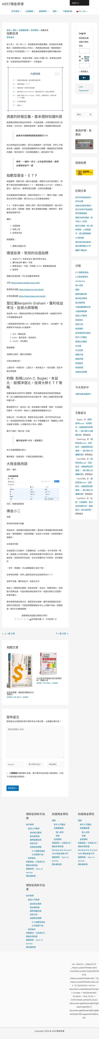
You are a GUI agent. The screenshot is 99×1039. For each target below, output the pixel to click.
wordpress (80, 281)
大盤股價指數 (81, 311)
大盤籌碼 (29, 11)
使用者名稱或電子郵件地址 (84, 42)
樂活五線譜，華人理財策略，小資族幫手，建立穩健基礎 (84, 230)
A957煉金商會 (13, 4)
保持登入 (84, 71)
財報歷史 (79, 363)
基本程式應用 (81, 298)
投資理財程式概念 (83, 333)
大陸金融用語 (21, 101)
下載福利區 (67, 11)
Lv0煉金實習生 (81, 277)
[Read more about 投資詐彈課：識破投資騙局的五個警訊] (20, 670)
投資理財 (9, 697)
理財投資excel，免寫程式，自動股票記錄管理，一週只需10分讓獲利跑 (84, 427)
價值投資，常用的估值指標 (26, 88)
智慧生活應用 (81, 342)
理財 (55, 11)
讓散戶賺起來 (81, 250)
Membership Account (61, 850)
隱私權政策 (31, 876)
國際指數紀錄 (81, 294)
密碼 (80, 59)
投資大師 (79, 324)
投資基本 (79, 320)
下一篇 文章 (62, 634)
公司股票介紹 (37, 854)
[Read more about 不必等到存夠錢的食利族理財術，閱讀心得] (48, 663)
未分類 (78, 346)
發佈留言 (10, 37)
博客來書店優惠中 (83, 394)
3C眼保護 (79, 238)
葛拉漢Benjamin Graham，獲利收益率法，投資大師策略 (35, 92)
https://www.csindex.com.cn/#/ (25, 283)
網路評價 (79, 359)
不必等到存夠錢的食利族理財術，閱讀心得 (49, 679)
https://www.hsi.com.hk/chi (31, 289)
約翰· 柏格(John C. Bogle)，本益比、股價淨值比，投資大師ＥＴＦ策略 (36, 97)
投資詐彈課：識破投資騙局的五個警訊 (20, 693)
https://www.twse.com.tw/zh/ (32, 296)
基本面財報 (80, 303)
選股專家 (43, 11)
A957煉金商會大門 (60, 853)
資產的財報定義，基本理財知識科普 (28, 80)
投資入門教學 (81, 316)
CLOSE (57, 74)
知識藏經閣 (59, 828)
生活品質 (79, 350)
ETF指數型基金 (82, 272)
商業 (58, 836)
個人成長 (79, 285)
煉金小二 (20, 105)
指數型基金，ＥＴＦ (23, 84)
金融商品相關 (81, 372)
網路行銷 (79, 355)
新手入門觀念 (81, 337)
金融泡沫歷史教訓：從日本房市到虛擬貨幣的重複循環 (84, 209)
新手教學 (15, 11)
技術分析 (34, 843)
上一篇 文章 (8, 634)
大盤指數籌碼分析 (83, 307)
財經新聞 (79, 367)
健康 (77, 290)
